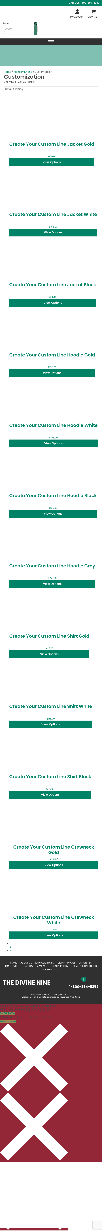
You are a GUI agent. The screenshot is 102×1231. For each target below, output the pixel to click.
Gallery (28, 966)
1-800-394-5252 (83, 987)
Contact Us (51, 969)
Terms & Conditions (84, 966)
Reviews (41, 966)
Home (7, 72)
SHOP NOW (7, 1013)
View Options (52, 162)
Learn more (8, 1021)
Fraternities (12, 966)
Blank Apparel (66, 963)
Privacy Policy (59, 966)
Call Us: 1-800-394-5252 (84, 3)
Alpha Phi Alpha (23, 72)
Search (7, 23)
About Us (26, 963)
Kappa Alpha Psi (44, 963)
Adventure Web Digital (70, 997)
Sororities (85, 963)
